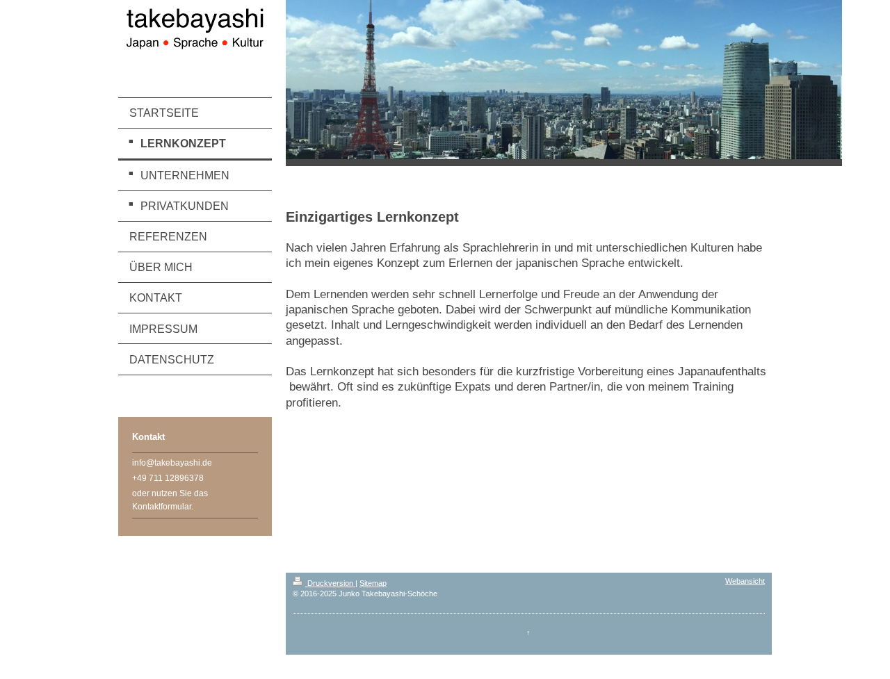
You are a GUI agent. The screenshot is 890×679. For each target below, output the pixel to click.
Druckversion (330, 583)
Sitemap (373, 583)
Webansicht (745, 581)
